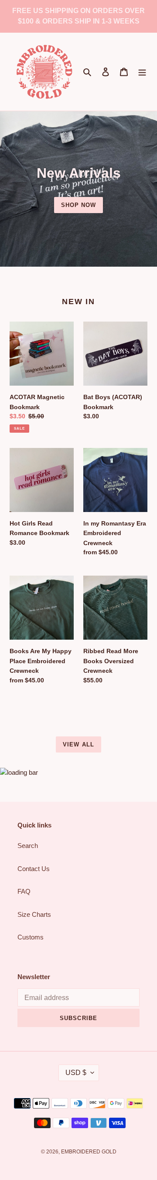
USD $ (75, 1072)
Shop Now (78, 205)
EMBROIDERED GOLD (88, 1152)
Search (27, 845)
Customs (30, 937)
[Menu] (142, 71)
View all (78, 744)
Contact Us (33, 868)
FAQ (24, 891)
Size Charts (34, 914)
